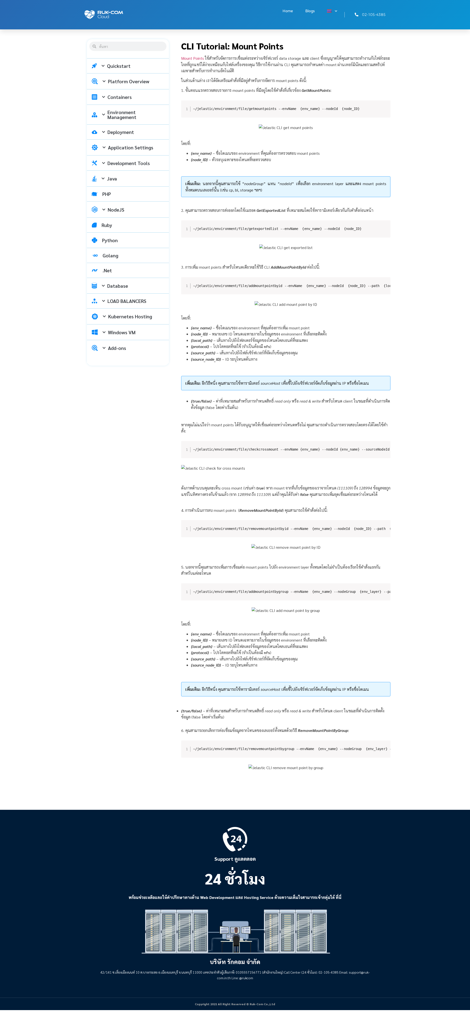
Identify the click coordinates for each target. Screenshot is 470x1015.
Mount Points (192, 58)
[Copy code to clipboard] (384, 111)
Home (287, 11)
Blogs (310, 11)
